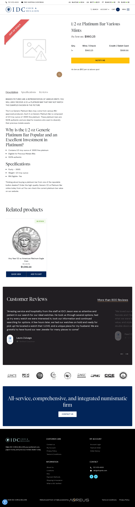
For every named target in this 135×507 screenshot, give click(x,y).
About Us (50, 467)
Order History (95, 451)
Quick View (16, 274)
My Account (51, 448)
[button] (5, 502)
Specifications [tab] (28, 92)
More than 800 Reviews (113, 300)
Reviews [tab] (43, 92)
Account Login (95, 444)
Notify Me (100, 60)
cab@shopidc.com (100, 470)
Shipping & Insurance (54, 480)
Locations (50, 470)
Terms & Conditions (54, 454)
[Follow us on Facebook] (91, 476)
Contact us (51, 444)
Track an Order (95, 448)
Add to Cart (36, 274)
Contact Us (67, 414)
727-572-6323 (13, 2)
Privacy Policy (52, 451)
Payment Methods (53, 477)
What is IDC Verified (54, 483)
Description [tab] (12, 92)
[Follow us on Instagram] (96, 476)
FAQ (48, 474)
